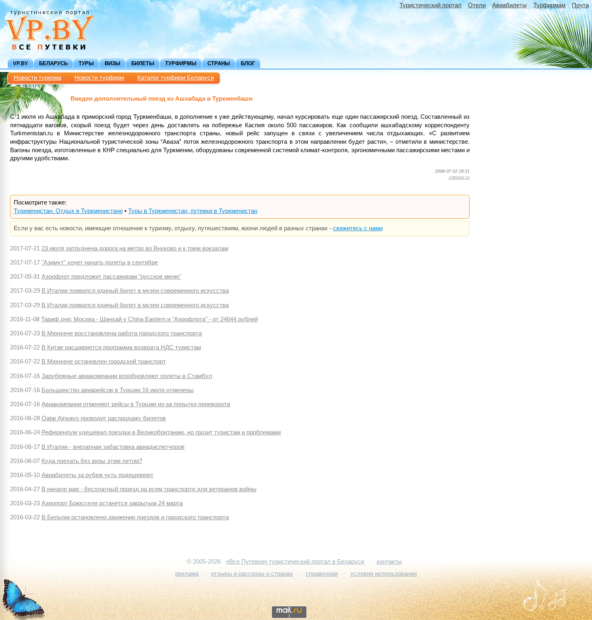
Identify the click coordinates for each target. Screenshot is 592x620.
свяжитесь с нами (358, 228)
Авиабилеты (509, 5)
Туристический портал (430, 5)
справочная (322, 573)
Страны (218, 63)
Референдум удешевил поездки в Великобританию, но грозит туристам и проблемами (161, 432)
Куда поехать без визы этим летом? (91, 461)
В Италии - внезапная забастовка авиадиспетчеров (112, 447)
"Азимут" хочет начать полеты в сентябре (99, 262)
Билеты (142, 63)
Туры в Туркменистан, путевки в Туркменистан (192, 211)
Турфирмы (181, 63)
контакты (389, 561)
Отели (477, 5)
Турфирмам (549, 5)
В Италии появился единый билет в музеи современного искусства (135, 290)
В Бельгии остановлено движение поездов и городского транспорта (135, 517)
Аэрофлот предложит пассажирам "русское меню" (111, 276)
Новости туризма (37, 77)
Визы (112, 63)
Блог (248, 63)
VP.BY (20, 63)
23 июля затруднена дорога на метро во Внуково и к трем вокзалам (134, 248)
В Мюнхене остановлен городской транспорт (103, 361)
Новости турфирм (99, 77)
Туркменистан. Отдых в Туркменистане (68, 211)
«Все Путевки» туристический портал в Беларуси (295, 561)
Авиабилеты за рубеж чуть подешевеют (97, 475)
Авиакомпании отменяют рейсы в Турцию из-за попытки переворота (135, 404)
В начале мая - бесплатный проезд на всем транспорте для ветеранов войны (149, 489)
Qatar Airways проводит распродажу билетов (103, 418)
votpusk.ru (459, 177)
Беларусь (53, 63)
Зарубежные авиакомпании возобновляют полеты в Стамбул (126, 376)
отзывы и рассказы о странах (252, 573)
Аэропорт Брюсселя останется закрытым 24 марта (112, 503)
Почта (580, 5)
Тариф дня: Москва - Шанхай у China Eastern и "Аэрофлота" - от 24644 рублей (149, 319)
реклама (187, 573)
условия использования (383, 573)
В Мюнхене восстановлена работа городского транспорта (121, 333)
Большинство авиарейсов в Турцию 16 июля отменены (117, 390)
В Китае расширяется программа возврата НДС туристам (121, 347)
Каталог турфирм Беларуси (175, 77)
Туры (86, 63)
